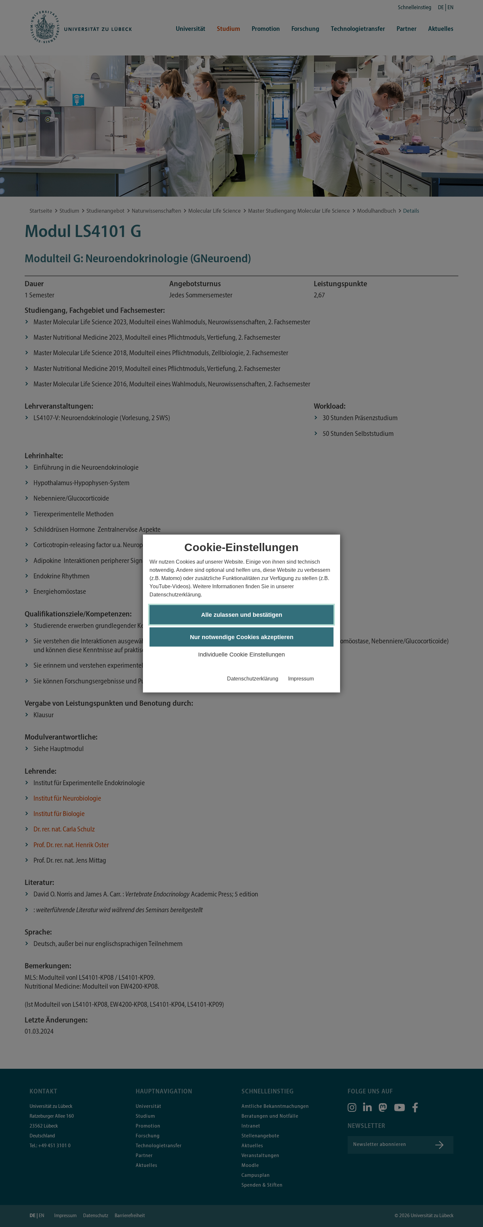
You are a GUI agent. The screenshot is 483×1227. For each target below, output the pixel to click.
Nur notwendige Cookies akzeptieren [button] (241, 637)
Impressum (301, 678)
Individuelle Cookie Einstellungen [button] (241, 654)
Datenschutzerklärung (252, 678)
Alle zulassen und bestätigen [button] (241, 614)
